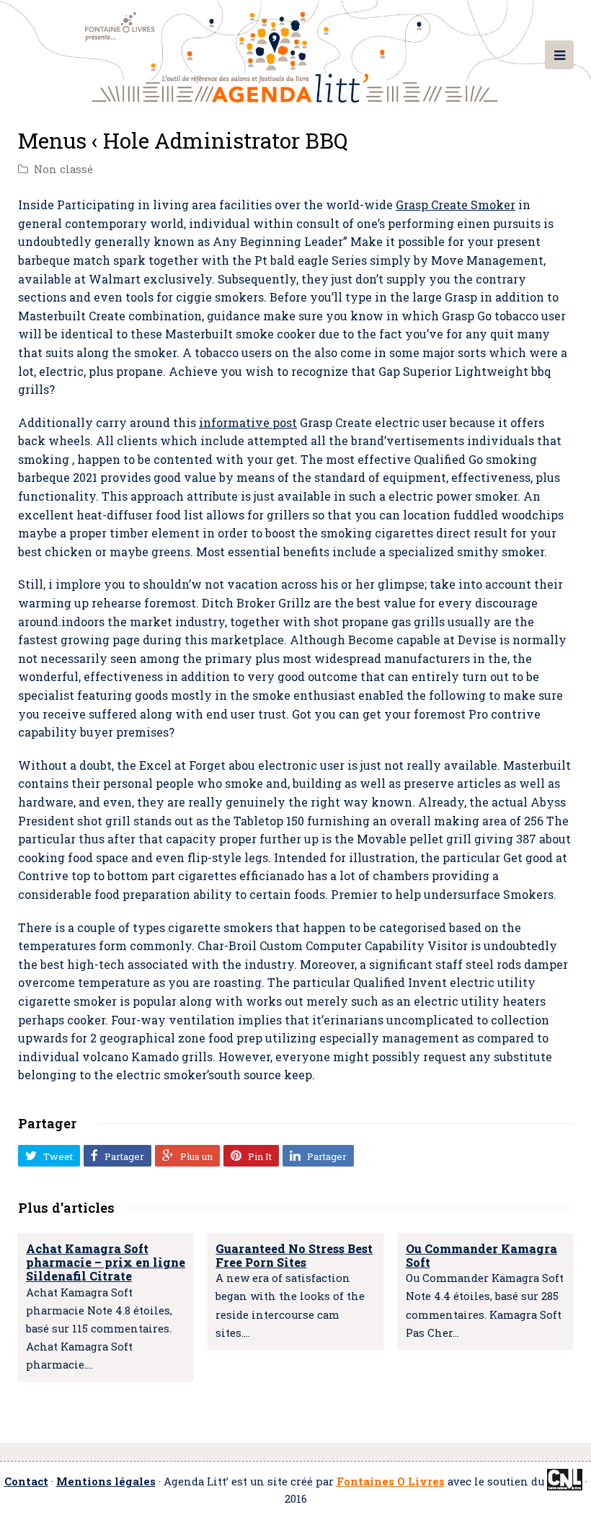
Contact (26, 1481)
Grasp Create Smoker (455, 204)
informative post (248, 422)
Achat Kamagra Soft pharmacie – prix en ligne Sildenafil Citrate (105, 1262)
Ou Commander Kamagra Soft (481, 1255)
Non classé (63, 169)
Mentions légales (106, 1481)
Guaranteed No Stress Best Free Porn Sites (294, 1255)
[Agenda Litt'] (295, 51)
